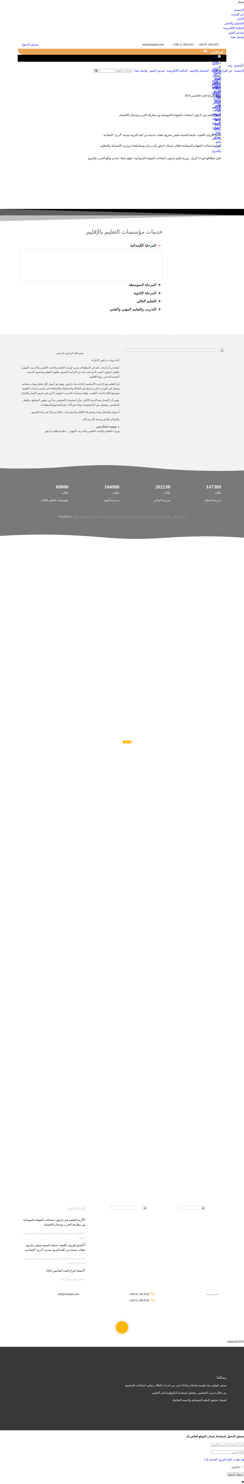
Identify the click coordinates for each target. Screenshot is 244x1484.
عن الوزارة (237, 14)
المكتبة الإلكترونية (233, 27)
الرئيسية (239, 9)
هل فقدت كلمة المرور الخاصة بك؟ (224, 1459)
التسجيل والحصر (234, 23)
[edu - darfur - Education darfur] (236, 65)
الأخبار (240, 18)
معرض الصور (236, 32)
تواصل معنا (237, 37)
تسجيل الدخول (29, 44)
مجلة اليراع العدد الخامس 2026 (72, 1279)
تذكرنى (235, 1466)
